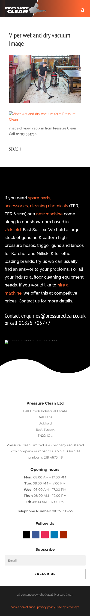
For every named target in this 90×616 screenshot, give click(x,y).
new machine (49, 213)
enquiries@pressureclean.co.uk (53, 315)
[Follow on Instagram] (45, 534)
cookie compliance (23, 607)
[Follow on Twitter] (26, 534)
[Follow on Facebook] (35, 534)
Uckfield (13, 229)
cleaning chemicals (49, 205)
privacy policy (46, 607)
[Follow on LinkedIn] (54, 534)
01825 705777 (62, 511)
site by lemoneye (68, 607)
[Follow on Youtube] (63, 534)
